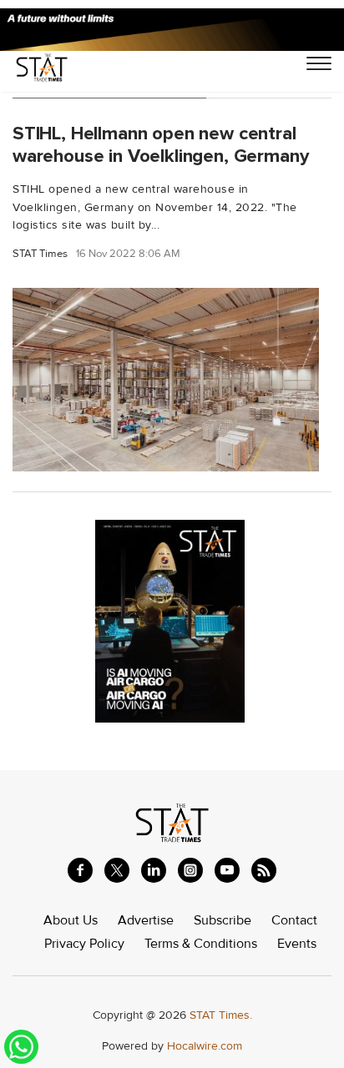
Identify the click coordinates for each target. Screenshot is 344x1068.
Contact (294, 920)
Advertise (146, 920)
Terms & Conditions (200, 943)
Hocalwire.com (204, 1046)
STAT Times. (221, 1015)
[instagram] (190, 870)
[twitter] (116, 870)
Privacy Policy (84, 943)
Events (296, 943)
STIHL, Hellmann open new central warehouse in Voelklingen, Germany (160, 145)
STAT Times (40, 254)
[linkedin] (153, 870)
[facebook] (80, 870)
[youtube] (227, 870)
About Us (70, 920)
